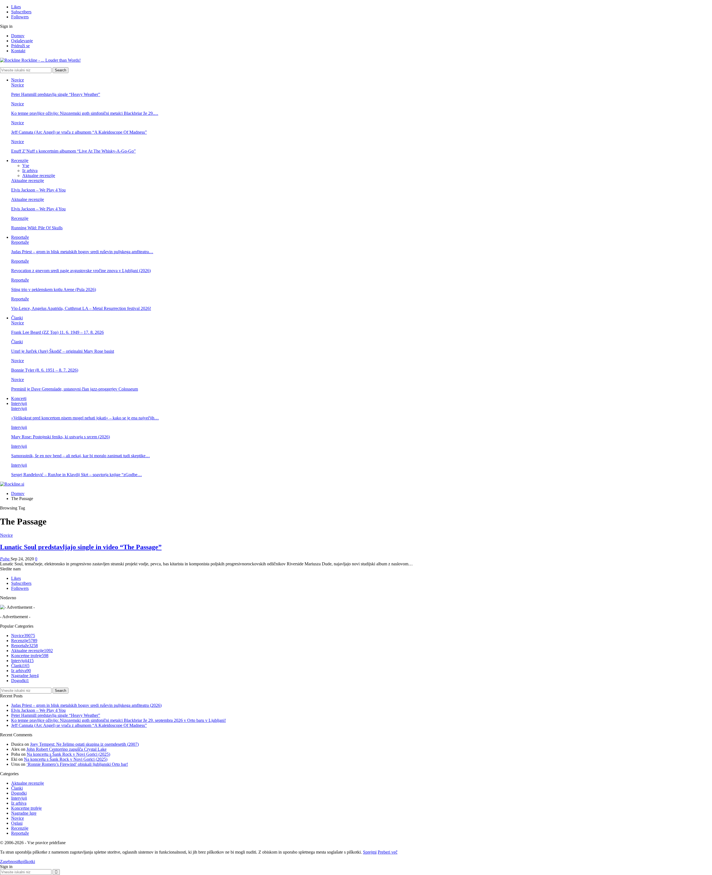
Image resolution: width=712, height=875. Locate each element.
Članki (17, 317)
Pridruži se (20, 45)
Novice (17, 80)
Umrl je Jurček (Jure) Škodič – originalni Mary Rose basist (62, 351)
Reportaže (20, 237)
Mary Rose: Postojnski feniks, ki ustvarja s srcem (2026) (60, 436)
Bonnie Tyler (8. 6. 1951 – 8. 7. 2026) (44, 370)
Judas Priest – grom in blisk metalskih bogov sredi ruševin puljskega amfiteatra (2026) (86, 705)
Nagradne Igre (25, 675)
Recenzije (19, 160)
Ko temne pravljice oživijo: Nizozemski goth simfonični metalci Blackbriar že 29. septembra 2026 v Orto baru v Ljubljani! (118, 720)
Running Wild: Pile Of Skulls (37, 227)
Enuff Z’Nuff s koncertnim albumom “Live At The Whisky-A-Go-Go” (73, 151)
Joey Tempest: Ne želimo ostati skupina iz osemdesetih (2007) (84, 744)
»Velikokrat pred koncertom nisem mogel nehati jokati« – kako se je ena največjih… (85, 418)
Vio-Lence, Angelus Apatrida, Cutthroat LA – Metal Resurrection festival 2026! (81, 308)
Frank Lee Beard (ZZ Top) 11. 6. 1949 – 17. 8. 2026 (57, 332)
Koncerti (18, 398)
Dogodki (20, 680)
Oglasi (17, 823)
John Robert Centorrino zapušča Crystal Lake (66, 749)
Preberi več (387, 852)
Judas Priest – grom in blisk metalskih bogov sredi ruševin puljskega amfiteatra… (82, 251)
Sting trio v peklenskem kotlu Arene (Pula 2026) (53, 289)
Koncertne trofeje (29, 655)
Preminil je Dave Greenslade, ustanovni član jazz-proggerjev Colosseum (74, 389)
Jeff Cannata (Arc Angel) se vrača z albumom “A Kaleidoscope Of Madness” (79, 132)
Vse (25, 165)
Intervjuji (19, 403)
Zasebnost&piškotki (17, 861)
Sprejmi (370, 852)
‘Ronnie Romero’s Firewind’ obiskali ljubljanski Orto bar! (77, 764)
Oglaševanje (22, 40)
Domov (17, 35)
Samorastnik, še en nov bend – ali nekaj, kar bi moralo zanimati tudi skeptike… (80, 455)
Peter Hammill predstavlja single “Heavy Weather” (55, 94)
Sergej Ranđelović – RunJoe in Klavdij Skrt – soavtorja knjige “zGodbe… (76, 474)
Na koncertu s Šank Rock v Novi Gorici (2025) (68, 754)
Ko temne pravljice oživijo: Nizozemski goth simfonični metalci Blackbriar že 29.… (84, 113)
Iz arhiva (30, 170)
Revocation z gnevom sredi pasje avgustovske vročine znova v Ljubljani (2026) (81, 270)
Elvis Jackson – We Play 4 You (38, 190)
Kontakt (18, 50)
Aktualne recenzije (38, 175)
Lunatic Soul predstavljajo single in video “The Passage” (81, 547)
